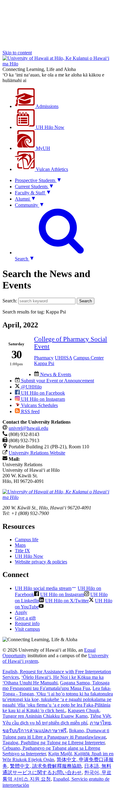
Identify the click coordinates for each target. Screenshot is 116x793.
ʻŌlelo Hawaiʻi (53, 680)
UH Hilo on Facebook (42, 393)
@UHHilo (31, 386)
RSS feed (30, 411)
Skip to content (17, 52)
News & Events (55, 374)
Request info (27, 623)
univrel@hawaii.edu (28, 428)
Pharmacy (44, 357)
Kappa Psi (44, 363)
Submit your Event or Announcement (57, 380)
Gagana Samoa (56, 685)
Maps (20, 545)
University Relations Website (37, 452)
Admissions (46, 106)
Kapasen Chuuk (51, 713)
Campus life (26, 539)
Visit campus (27, 629)
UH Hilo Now (49, 127)
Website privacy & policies (41, 561)
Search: (9, 300)
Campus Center (88, 357)
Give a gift (25, 618)
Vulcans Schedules (39, 405)
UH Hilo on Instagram (42, 399)
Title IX (22, 550)
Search (85, 301)
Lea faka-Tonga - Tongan (57, 699)
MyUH (42, 148)
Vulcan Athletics (51, 169)
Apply (21, 612)
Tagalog (53, 742)
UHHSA (63, 357)
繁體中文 (46, 766)
